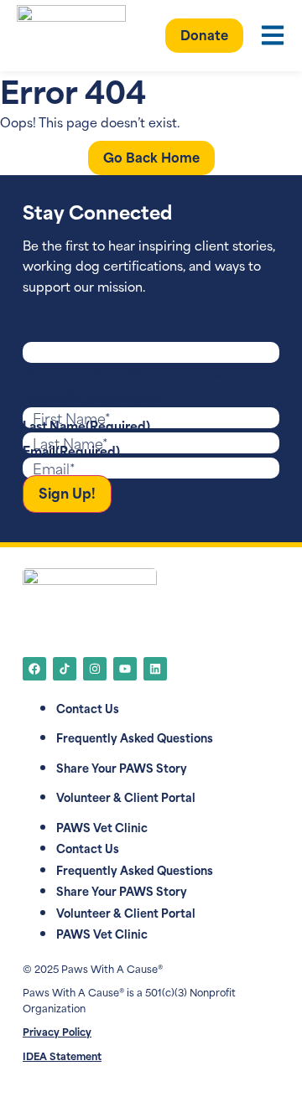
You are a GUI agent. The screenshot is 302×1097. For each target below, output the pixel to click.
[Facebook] (34, 668)
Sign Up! (67, 492)
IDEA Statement (62, 1055)
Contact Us (87, 708)
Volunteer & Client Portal (125, 796)
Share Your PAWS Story (121, 767)
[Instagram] (95, 668)
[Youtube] (125, 668)
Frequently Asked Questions (134, 737)
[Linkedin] (155, 668)
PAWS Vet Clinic (102, 827)
